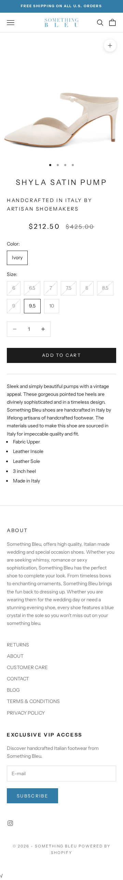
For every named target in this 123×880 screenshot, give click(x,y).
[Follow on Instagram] (10, 823)
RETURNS (18, 645)
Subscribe (32, 796)
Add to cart (61, 355)
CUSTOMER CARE (27, 667)
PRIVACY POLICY (26, 713)
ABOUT (15, 656)
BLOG (13, 690)
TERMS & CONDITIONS (33, 701)
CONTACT (18, 679)
